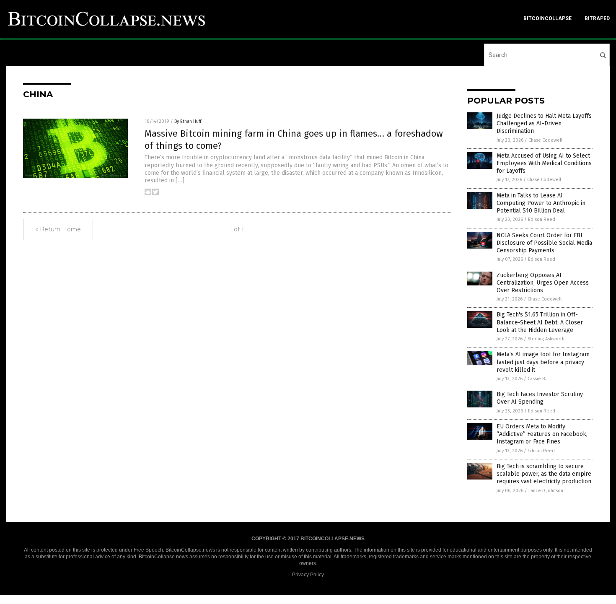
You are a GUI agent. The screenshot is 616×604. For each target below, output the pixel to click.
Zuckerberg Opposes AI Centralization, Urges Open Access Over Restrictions (543, 283)
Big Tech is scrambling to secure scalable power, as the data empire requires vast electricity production (544, 474)
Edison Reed (541, 219)
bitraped (597, 18)
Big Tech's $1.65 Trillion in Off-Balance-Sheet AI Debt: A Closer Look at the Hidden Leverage (540, 322)
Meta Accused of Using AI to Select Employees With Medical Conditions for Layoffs (544, 163)
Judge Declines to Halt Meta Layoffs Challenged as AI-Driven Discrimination (544, 123)
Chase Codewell (545, 140)
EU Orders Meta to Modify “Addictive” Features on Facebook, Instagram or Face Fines (542, 434)
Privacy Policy (308, 575)
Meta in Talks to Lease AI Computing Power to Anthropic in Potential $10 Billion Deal (541, 203)
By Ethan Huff (187, 121)
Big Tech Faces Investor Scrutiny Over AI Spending (540, 398)
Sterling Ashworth (546, 339)
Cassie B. (537, 378)
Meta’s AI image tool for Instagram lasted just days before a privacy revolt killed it (543, 362)
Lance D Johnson (545, 490)
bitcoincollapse (547, 18)
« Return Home (58, 229)
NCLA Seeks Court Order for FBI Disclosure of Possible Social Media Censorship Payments (544, 243)
